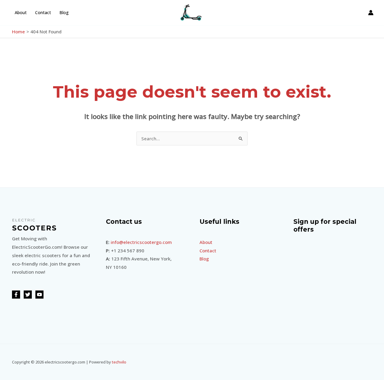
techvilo (119, 362)
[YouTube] (39, 294)
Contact (43, 12)
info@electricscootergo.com (141, 242)
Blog (64, 12)
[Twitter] (28, 294)
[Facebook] (16, 294)
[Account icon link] (371, 12)
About (21, 12)
